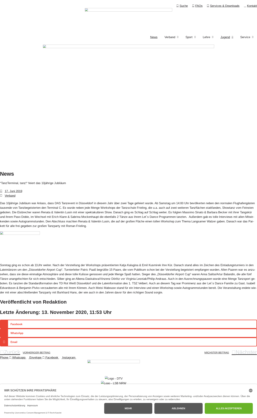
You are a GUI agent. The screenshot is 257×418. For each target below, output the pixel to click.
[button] (128, 324)
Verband (10, 195)
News (154, 37)
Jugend (225, 37)
